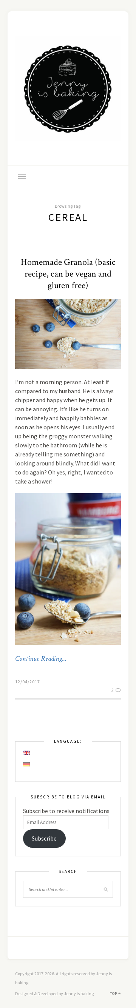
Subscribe (44, 838)
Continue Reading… (40, 658)
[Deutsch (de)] (27, 764)
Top (114, 993)
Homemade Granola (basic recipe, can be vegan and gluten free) (68, 273)
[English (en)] (27, 753)
